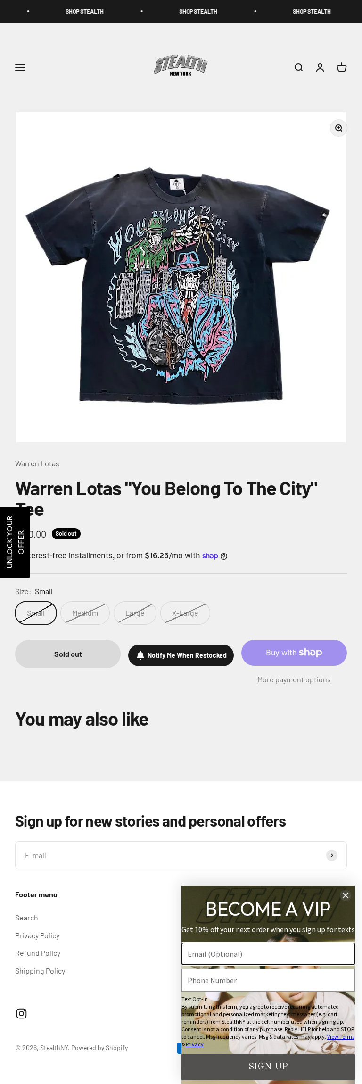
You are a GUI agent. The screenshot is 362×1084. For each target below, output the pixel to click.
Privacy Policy (37, 935)
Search (26, 917)
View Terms (340, 1036)
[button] (15, 542)
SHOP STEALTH (64, 11)
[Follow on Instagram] (21, 1013)
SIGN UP (268, 1067)
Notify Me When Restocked (187, 655)
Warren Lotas (37, 463)
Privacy (195, 1044)
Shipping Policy (40, 970)
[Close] (345, 895)
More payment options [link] (294, 679)
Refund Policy (37, 952)
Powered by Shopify (99, 1047)
